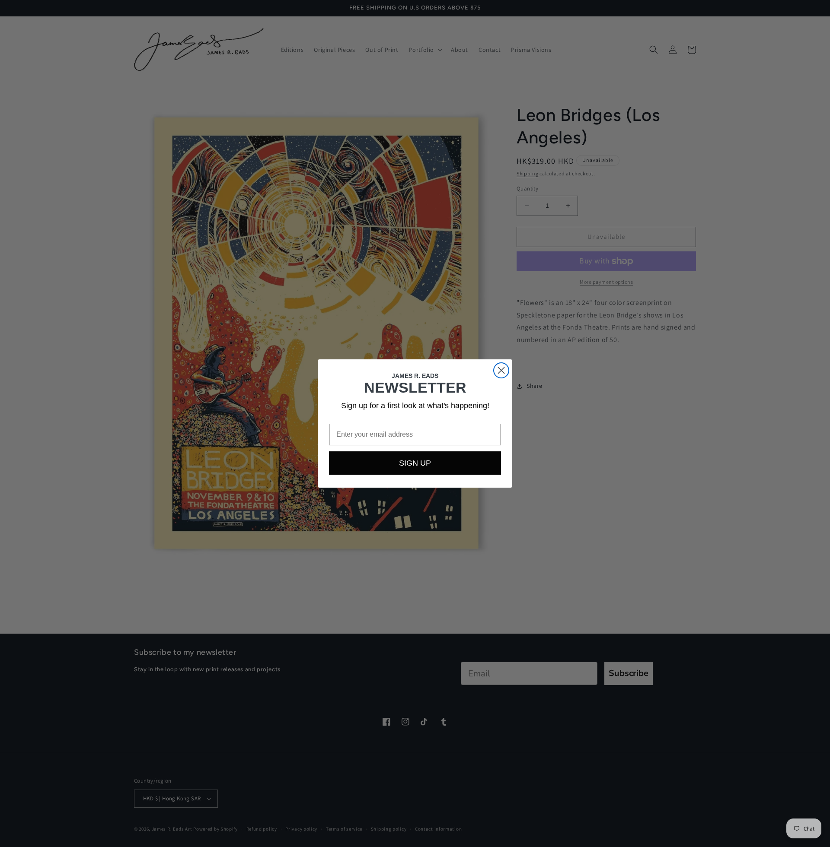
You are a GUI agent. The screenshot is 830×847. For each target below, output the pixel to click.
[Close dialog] (501, 370)
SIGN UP (415, 463)
